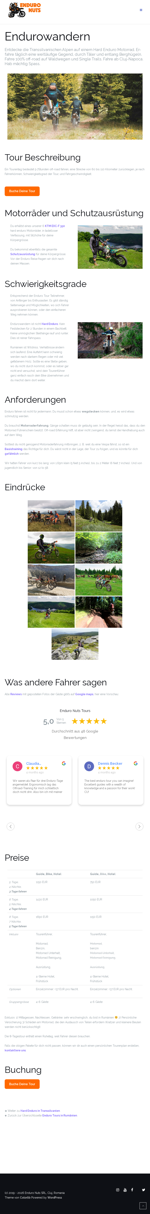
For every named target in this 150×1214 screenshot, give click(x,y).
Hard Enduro (50, 323)
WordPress (54, 1197)
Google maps (84, 694)
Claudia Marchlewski (36, 763)
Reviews (16, 694)
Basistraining (13, 449)
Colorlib (25, 1197)
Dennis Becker (110, 763)
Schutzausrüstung (22, 254)
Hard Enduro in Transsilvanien (40, 1110)
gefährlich (12, 453)
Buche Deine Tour (22, 191)
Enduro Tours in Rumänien (59, 1115)
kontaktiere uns (15, 1050)
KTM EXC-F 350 (55, 226)
